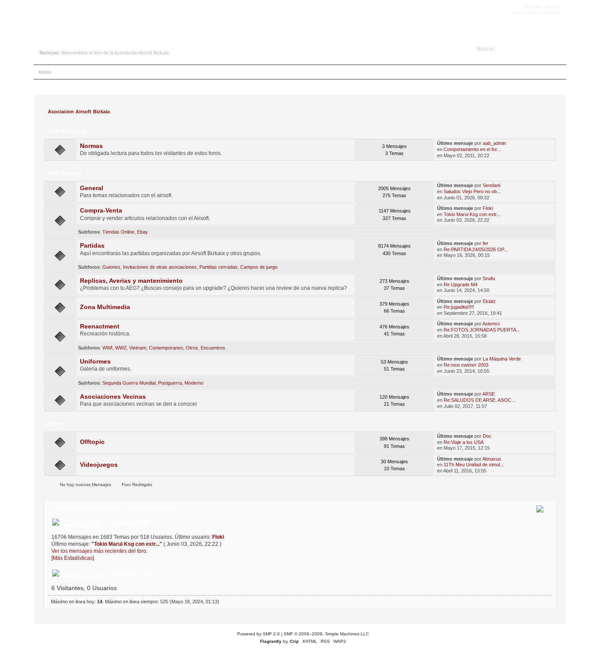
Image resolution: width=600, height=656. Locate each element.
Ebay (142, 231)
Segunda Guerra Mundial (128, 383)
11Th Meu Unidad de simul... (474, 464)
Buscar (93, 72)
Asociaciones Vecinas (113, 396)
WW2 (121, 347)
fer (485, 243)
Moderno (193, 383)
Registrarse (186, 72)
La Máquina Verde (502, 358)
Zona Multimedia (105, 307)
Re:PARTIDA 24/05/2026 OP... (476, 249)
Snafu (489, 278)
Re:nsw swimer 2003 (466, 365)
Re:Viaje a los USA (464, 442)
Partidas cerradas (218, 267)
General (91, 188)
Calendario (123, 72)
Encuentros (213, 347)
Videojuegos (99, 464)
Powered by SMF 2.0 (258, 633)
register (552, 12)
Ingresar (154, 72)
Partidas (92, 245)
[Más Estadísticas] (72, 558)
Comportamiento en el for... (472, 149)
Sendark (492, 185)
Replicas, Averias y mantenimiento (131, 281)
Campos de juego (259, 267)
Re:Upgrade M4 (460, 284)
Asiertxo (491, 323)
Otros (192, 347)
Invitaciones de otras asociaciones (160, 267)
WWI (107, 347)
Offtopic (92, 442)
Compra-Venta (101, 210)
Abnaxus (491, 458)
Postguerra (170, 383)
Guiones (111, 267)
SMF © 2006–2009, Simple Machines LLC (326, 633)
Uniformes (95, 361)
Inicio (45, 72)
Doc (487, 436)
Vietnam (137, 347)
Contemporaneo (166, 347)
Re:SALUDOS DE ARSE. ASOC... (479, 400)
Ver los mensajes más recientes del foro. (99, 551)
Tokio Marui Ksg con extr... (472, 214)
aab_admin (494, 143)
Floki (488, 208)
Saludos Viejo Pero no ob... (472, 191)
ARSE (488, 393)
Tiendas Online (118, 231)
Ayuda (69, 72)
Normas (91, 146)
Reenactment (99, 326)
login (532, 12)
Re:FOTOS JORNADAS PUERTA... (482, 329)
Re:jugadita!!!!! (459, 307)
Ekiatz (489, 301)
